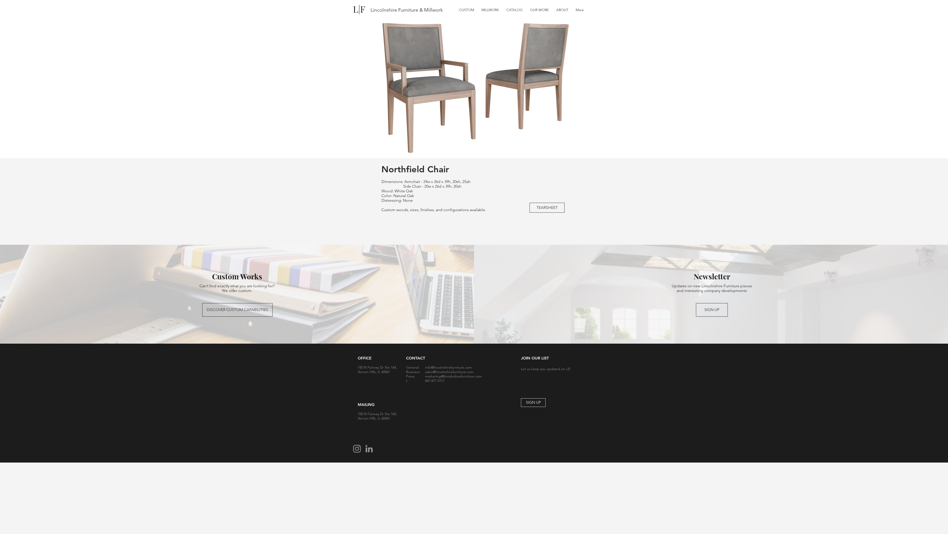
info (428, 367)
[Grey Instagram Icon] (357, 449)
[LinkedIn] (369, 449)
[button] (514, 10)
